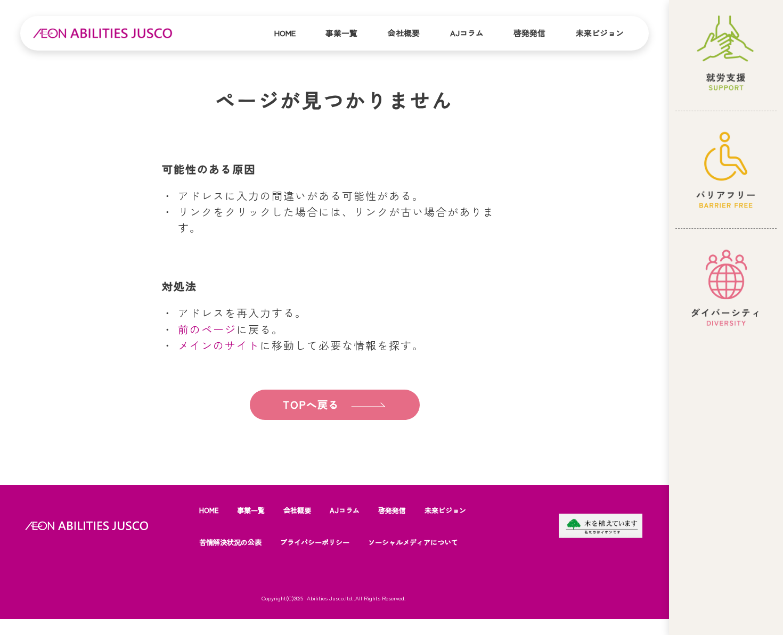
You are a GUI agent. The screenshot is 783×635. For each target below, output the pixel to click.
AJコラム (467, 32)
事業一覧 (341, 32)
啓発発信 (529, 32)
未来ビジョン (600, 32)
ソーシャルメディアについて (413, 542)
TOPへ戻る (311, 404)
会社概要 (404, 32)
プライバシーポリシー (314, 542)
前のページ (207, 329)
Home (285, 32)
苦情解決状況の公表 (230, 542)
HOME (208, 510)
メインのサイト (219, 345)
